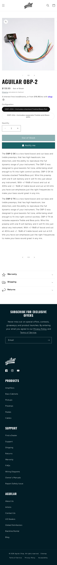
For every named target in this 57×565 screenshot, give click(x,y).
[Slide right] (34, 75)
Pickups (8, 400)
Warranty (9, 459)
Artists (8, 507)
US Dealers (10, 519)
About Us (9, 501)
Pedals (8, 412)
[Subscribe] (49, 340)
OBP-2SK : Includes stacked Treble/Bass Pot (27, 110)
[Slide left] (23, 75)
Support (9, 441)
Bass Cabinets (11, 394)
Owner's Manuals (13, 478)
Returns (8, 453)
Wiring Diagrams (12, 472)
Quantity (5, 123)
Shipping (5, 92)
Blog (7, 537)
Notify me (30, 145)
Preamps (9, 406)
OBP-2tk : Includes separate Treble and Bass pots (28, 116)
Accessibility (43, 558)
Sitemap (44, 553)
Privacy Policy (40, 329)
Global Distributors (13, 525)
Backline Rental (12, 531)
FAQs (7, 465)
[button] (3, 5)
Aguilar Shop (19, 553)
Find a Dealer (11, 435)
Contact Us (10, 513)
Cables (8, 418)
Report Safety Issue (14, 483)
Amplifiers (9, 388)
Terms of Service (28, 332)
